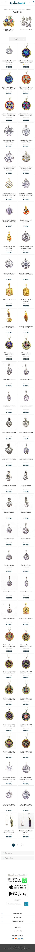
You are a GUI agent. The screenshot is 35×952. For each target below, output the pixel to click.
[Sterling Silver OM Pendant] (9, 529)
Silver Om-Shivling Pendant (9, 566)
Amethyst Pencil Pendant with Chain (26, 831)
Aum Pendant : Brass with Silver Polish (9, 61)
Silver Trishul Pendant (9, 618)
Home (5, 9)
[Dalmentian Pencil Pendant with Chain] (9, 821)
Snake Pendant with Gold (26, 618)
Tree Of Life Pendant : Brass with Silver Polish (26, 778)
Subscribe (26, 904)
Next (21, 845)
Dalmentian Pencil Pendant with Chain (9, 831)
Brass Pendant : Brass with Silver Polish (9, 141)
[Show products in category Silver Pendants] (26, 21)
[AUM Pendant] (26, 51)
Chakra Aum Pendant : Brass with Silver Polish (9, 194)
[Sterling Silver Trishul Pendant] (9, 608)
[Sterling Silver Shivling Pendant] (9, 582)
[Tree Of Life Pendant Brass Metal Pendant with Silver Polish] (26, 768)
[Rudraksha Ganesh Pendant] (9, 316)
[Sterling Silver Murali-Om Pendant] (9, 476)
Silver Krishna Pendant (26, 406)
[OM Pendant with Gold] (9, 290)
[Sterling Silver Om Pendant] (26, 476)
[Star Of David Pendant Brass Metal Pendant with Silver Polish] (9, 768)
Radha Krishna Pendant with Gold (26, 300)
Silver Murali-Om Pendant (9, 485)
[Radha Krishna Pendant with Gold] (26, 290)
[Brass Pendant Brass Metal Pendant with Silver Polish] (9, 130)
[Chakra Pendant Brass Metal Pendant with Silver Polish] (26, 157)
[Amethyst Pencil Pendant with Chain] (26, 821)
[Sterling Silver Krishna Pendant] (26, 396)
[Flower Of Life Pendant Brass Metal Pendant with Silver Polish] (26, 184)
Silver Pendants (26, 29)
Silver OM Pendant (9, 539)
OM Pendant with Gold (9, 300)
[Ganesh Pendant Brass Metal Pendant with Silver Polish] (26, 237)
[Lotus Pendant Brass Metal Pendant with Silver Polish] (9, 263)
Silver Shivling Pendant (9, 592)
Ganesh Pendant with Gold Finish (26, 220)
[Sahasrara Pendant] (9, 343)
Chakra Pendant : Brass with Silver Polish (25, 167)
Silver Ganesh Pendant (9, 379)
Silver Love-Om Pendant (9, 432)
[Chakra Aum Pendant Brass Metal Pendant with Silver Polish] (9, 184)
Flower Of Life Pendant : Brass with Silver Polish (26, 194)
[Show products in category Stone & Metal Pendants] (9, 21)
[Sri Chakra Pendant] (9, 635)
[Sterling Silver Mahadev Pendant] (26, 449)
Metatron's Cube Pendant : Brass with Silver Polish (26, 274)
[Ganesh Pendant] (26, 210)
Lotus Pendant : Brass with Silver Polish (9, 274)
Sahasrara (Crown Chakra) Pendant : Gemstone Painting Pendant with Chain (9, 355)
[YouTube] (17, 930)
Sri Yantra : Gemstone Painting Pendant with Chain (9, 646)
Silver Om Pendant (26, 485)
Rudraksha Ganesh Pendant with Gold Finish (9, 327)
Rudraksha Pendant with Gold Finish (26, 327)
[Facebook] (14, 930)
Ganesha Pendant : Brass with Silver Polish (26, 247)
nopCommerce (21, 947)
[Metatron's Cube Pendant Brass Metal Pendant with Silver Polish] (26, 263)
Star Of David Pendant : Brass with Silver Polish (9, 778)
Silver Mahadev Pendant (26, 459)
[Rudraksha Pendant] (26, 316)
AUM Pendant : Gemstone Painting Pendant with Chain (26, 62)
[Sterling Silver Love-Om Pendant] (9, 423)
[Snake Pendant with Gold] (26, 608)
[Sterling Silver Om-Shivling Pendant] (9, 555)
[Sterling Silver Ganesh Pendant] (9, 369)
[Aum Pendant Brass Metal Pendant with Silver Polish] (9, 51)
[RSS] (20, 930)
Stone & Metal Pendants (9, 30)
